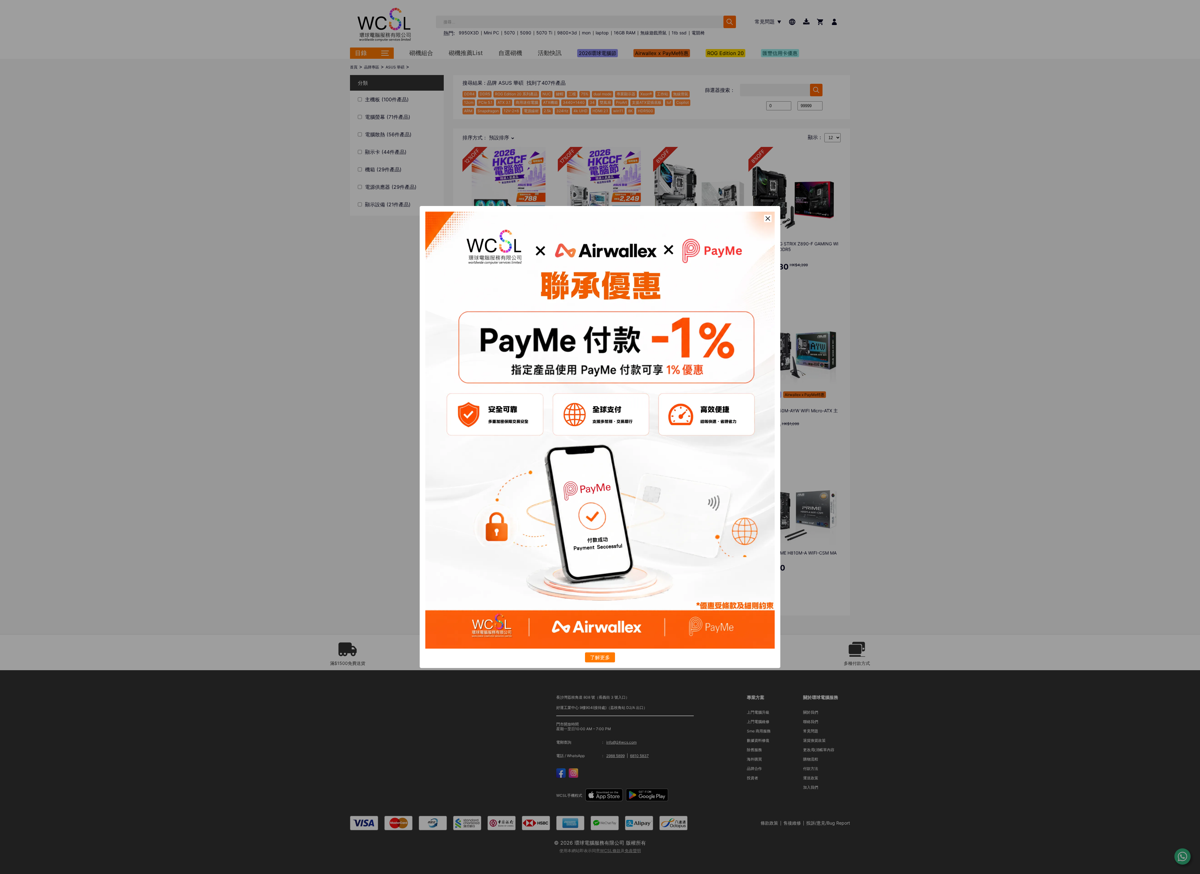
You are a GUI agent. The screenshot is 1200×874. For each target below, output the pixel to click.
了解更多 (600, 657)
